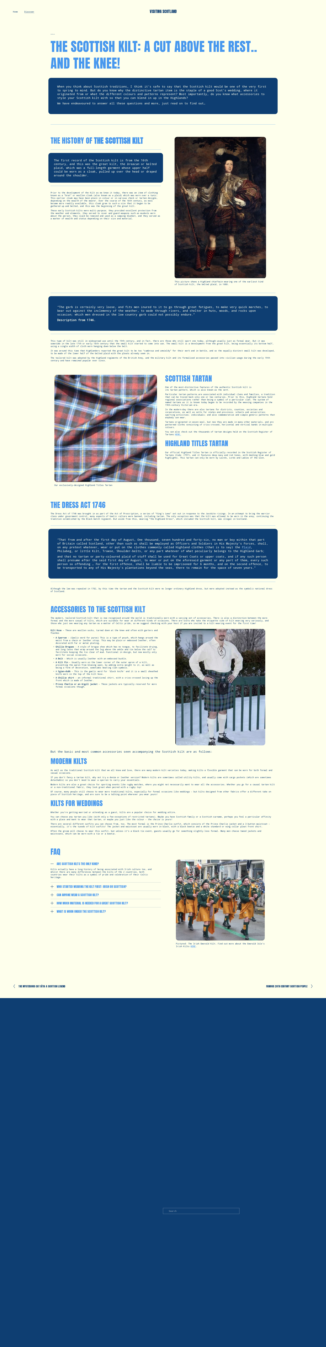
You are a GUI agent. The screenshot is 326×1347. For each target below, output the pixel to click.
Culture (53, 34)
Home (15, 11)
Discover (29, 11)
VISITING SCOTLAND (163, 11)
